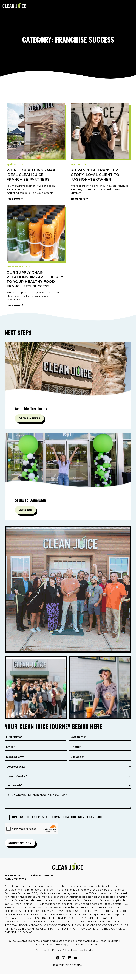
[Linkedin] (69, 958)
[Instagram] (63, 958)
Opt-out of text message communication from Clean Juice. (57, 817)
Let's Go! (25, 509)
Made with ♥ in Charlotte (67, 965)
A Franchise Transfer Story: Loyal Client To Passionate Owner (95, 174)
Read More (14, 198)
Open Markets (29, 418)
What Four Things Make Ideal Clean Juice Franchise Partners (32, 174)
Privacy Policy (60, 950)
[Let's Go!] (68, 465)
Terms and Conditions (84, 950)
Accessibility (43, 950)
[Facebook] (58, 958)
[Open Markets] (68, 374)
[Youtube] (75, 958)
